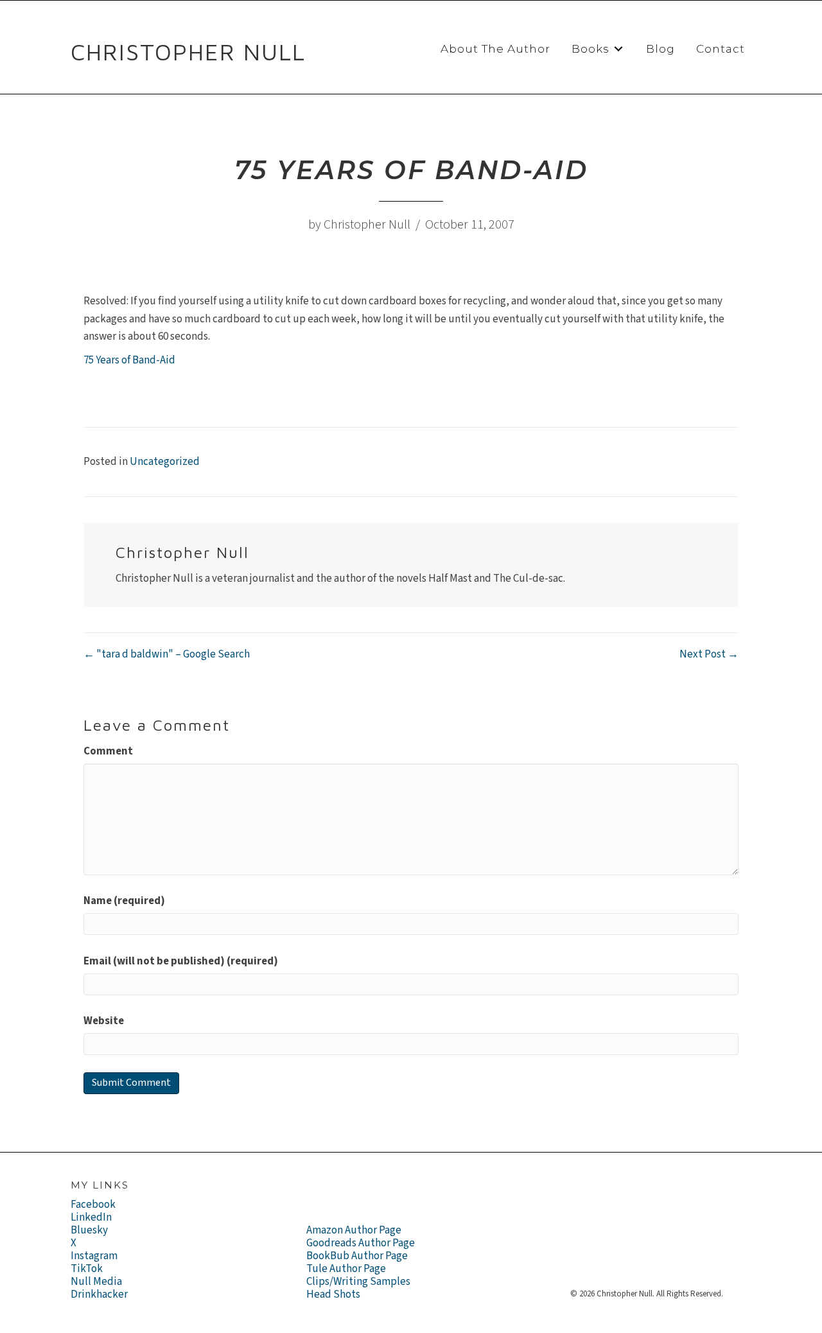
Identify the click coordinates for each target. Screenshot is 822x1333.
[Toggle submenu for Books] (618, 49)
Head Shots (333, 1294)
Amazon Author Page (353, 1230)
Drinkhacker (99, 1294)
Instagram (94, 1256)
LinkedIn (91, 1217)
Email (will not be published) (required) (180, 961)
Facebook (93, 1204)
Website (103, 1021)
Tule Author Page (346, 1268)
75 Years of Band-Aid (129, 360)
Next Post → (709, 654)
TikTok (87, 1268)
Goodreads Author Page (360, 1243)
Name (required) (124, 901)
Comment (108, 751)
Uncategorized (165, 461)
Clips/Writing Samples (358, 1281)
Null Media (96, 1281)
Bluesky (89, 1230)
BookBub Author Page (357, 1256)
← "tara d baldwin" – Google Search (166, 654)
